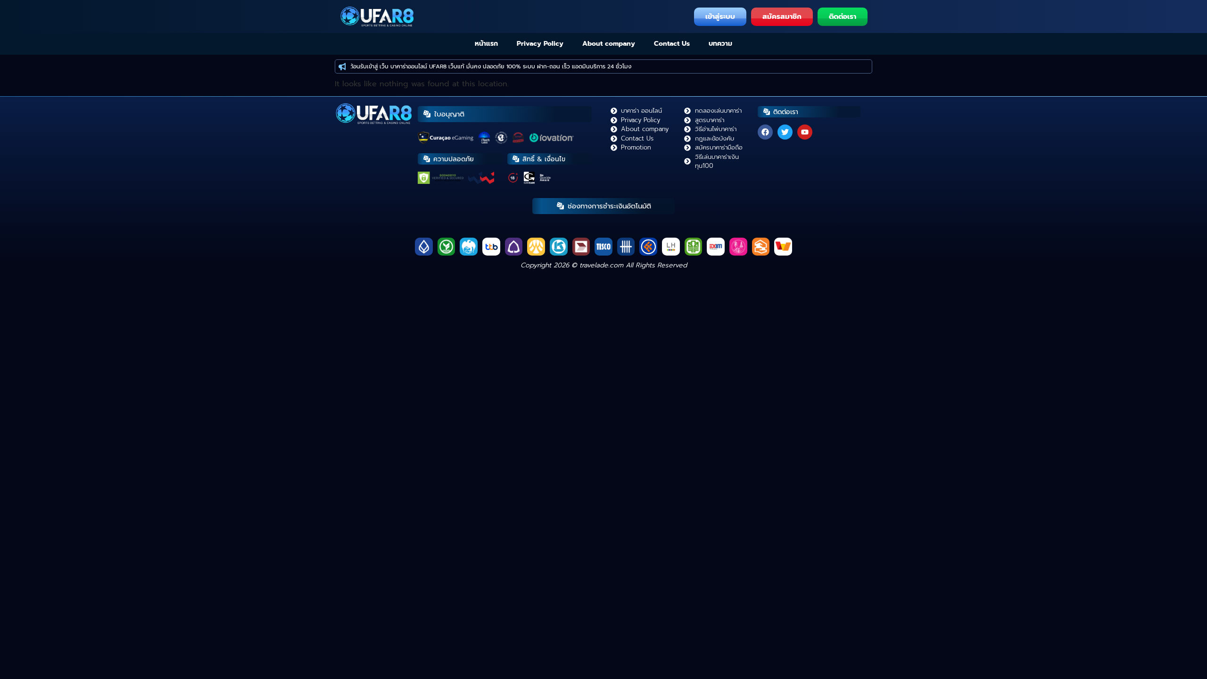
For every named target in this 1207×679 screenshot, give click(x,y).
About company (608, 44)
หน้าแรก (486, 44)
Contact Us (672, 44)
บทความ (720, 44)
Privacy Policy (540, 44)
